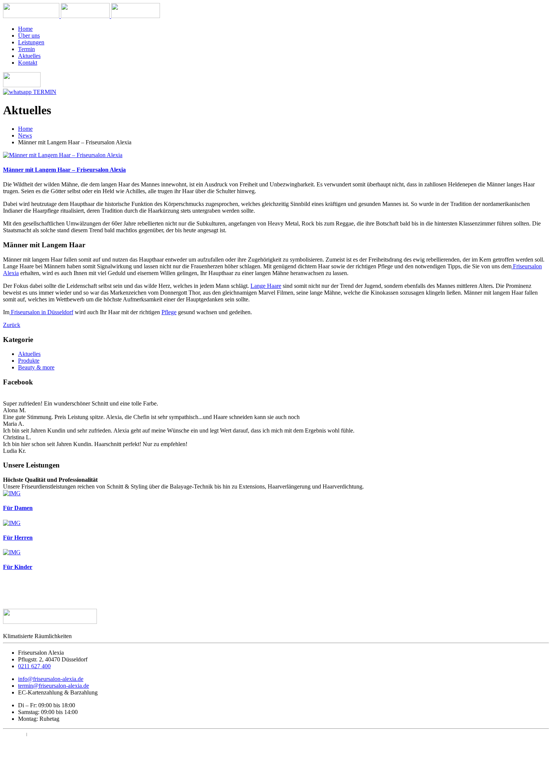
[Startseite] (32, 16)
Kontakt (27, 62)
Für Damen (18, 508)
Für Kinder (17, 567)
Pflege (168, 312)
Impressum (14, 734)
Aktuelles (29, 56)
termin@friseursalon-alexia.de (53, 685)
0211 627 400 (34, 666)
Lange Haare (265, 286)
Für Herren (18, 537)
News (25, 135)
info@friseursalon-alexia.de (50, 679)
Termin (26, 49)
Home (25, 29)
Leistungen (31, 42)
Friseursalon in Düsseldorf (41, 312)
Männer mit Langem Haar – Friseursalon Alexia (64, 169)
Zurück (11, 325)
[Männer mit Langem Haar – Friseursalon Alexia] (62, 155)
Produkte (28, 360)
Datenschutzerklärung (53, 734)
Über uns (29, 35)
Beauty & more (36, 367)
